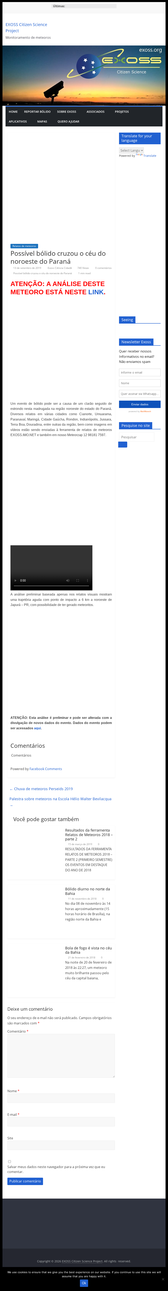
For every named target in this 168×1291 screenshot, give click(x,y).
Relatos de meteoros (24, 246)
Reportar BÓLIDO (37, 112)
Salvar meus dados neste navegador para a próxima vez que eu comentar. (56, 1169)
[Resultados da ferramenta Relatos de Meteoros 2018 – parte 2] (34, 828)
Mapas (42, 121)
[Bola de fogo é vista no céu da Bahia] (34, 946)
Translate (149, 156)
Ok (84, 1283)
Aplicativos (18, 121)
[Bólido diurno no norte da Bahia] (34, 887)
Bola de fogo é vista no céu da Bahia (88, 950)
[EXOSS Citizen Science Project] (83, 48)
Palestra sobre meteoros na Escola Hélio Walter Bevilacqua (60, 801)
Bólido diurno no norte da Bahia (87, 891)
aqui (37, 728)
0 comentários (103, 268)
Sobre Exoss (66, 112)
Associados (95, 112)
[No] (163, 1279)
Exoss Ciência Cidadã (60, 268)
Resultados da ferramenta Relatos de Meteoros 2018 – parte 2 (89, 834)
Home (13, 112)
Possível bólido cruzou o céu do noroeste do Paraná (42, 273)
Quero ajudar (68, 121)
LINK (96, 292)
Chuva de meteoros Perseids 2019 (41, 788)
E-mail (13, 1114)
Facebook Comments (46, 769)
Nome (13, 1091)
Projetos (122, 112)
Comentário (17, 1031)
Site (10, 1138)
